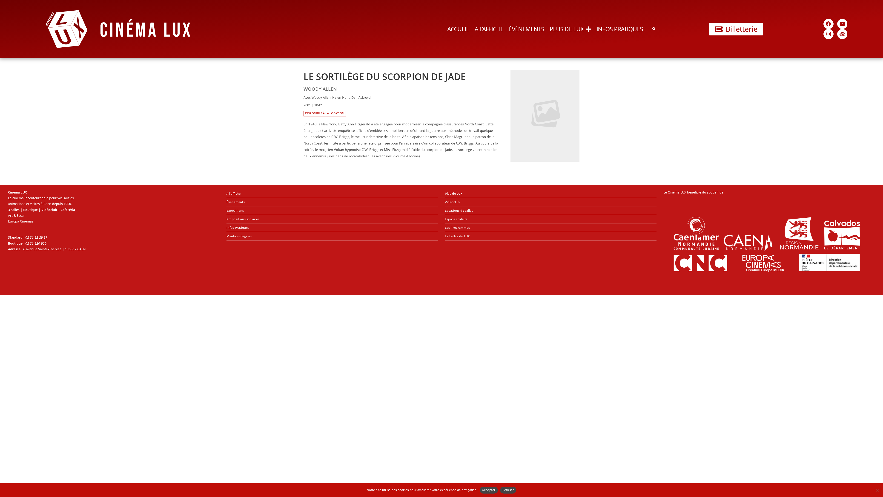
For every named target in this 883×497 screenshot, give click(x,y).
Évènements (235, 202)
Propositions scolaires (242, 219)
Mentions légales (239, 236)
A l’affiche (489, 29)
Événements (526, 29)
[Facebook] (828, 24)
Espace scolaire (456, 219)
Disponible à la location (324, 113)
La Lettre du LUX (457, 236)
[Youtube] (842, 24)
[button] (654, 29)
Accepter (489, 490)
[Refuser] (877, 490)
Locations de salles (459, 210)
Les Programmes (457, 227)
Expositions (235, 210)
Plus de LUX (567, 29)
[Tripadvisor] (842, 34)
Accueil (458, 29)
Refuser (508, 490)
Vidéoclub (452, 202)
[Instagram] (828, 34)
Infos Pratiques (619, 29)
